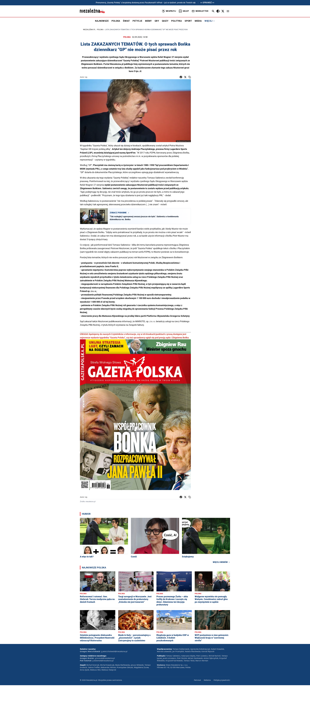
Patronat (197, 680)
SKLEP (186, 11)
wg (86, 77)
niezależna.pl (89, 29)
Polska (100, 29)
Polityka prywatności (222, 680)
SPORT (188, 21)
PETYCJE (137, 21)
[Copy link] (189, 77)
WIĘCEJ (208, 21)
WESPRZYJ (171, 11)
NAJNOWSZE (102, 21)
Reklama (207, 680)
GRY (157, 21)
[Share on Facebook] (181, 77)
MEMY (148, 21)
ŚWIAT (126, 21)
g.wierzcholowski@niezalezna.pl (114, 651)
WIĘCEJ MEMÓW (220, 562)
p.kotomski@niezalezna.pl (103, 660)
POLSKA (116, 21)
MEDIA (198, 21)
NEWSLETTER (202, 11)
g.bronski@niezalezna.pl (105, 658)
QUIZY (165, 21)
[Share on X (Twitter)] (185, 77)
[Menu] (228, 11)
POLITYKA (176, 21)
